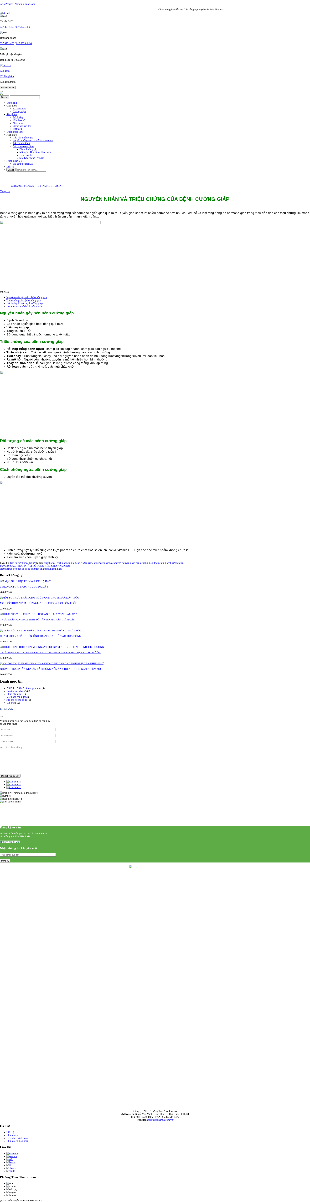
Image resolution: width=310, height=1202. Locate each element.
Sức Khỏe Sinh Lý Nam (31, 158)
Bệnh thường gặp (28, 149)
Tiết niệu (17, 128)
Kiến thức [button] (11, 134)
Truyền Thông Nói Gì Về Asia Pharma (33, 140)
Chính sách (12, 1135)
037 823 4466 (7, 26)
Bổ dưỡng (18, 117)
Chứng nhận (19, 111)
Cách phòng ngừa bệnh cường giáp (24, 306)
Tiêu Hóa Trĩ (25, 155)
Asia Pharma (19, 108)
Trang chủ (11, 102)
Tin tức (32, 563)
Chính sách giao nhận (17, 1141)
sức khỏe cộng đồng (16, 699)
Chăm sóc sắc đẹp (22, 126)
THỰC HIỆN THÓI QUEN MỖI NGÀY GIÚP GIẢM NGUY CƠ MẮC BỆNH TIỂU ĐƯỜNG (50, 652)
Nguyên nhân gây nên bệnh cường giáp (26, 297)
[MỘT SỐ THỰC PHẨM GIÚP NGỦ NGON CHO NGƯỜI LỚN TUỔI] (39, 597)
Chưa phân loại (14, 694)
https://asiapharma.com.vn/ (107, 563)
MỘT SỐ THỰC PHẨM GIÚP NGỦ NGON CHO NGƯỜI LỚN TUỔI (38, 603)
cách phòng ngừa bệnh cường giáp (74, 563)
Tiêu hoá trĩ (19, 120)
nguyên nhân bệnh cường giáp (137, 563)
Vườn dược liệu (14, 131)
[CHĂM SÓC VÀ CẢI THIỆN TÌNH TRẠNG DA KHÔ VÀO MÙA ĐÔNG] (42, 630)
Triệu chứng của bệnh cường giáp (23, 300)
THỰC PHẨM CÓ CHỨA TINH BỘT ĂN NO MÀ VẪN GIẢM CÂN (37, 619)
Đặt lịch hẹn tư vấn (10, 842)
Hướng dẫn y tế (14, 160)
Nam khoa (18, 123)
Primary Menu (7, 87)
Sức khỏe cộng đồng (23, 146)
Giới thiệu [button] (11, 105)
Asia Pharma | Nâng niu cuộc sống (17, 4)
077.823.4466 (23, 26)
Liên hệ (10, 166)
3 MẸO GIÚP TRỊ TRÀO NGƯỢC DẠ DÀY (24, 586)
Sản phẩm (11, 114)
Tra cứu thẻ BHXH (23, 163)
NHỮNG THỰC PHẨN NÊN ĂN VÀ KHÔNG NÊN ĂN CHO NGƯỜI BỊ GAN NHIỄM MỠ (50, 669)
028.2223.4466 (24, 43)
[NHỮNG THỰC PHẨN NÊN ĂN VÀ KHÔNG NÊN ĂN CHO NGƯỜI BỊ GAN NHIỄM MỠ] (51, 663)
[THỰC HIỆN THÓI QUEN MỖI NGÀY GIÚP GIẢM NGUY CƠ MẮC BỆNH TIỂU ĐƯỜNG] (52, 647)
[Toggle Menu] (1, 91)
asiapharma (50, 563)
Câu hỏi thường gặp (23, 137)
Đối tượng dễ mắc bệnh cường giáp (24, 303)
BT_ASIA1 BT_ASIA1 (50, 185)
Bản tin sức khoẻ (21, 143)
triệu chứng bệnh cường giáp (169, 563)
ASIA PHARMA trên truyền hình (23, 688)
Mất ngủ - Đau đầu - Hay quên (35, 152)
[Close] (1, 716)
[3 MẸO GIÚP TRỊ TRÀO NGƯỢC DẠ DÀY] (25, 581)
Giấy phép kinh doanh (17, 1138)
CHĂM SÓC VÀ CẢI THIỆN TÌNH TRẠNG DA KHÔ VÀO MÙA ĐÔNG (40, 636)
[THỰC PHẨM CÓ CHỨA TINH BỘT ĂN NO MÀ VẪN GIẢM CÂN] (39, 614)
